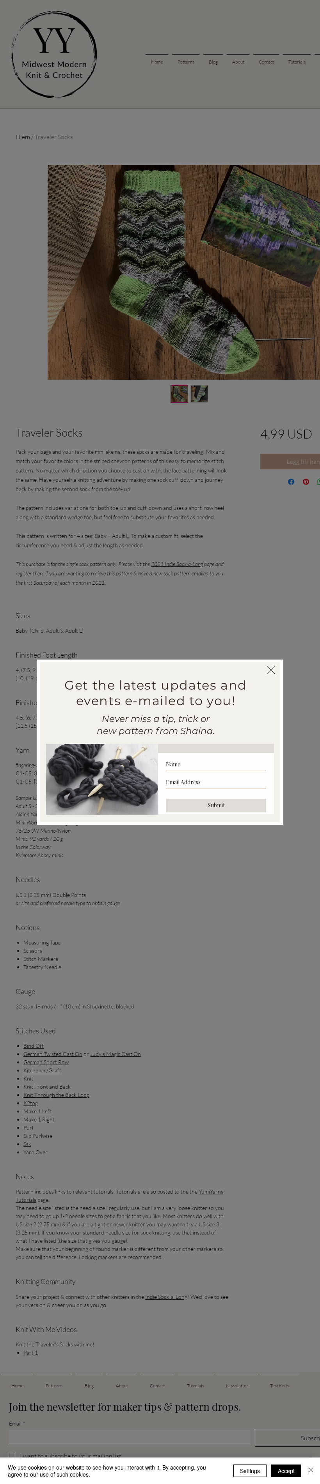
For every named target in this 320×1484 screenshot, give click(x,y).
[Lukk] (310, 1471)
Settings (250, 1471)
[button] (271, 670)
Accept (286, 1471)
